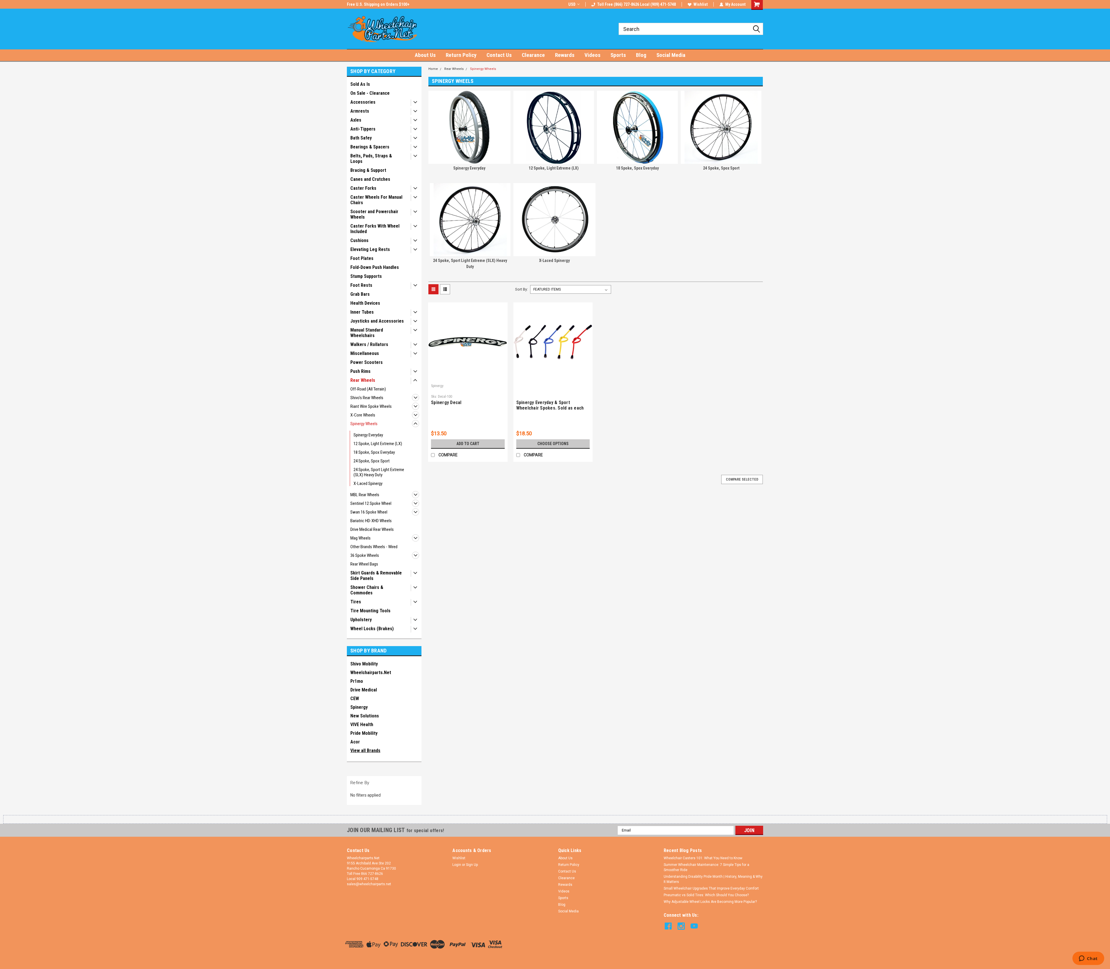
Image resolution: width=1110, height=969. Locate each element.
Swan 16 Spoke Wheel (368, 512)
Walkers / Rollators (369, 344)
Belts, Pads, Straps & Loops (371, 158)
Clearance (533, 55)
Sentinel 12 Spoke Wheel (370, 503)
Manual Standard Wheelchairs (366, 332)
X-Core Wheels (362, 415)
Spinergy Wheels (364, 423)
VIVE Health (361, 724)
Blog (641, 55)
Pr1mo (356, 681)
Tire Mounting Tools (370, 610)
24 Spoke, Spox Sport (372, 461)
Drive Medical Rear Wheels (372, 529)
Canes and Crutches (370, 179)
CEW (354, 698)
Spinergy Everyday (368, 435)
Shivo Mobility (364, 664)
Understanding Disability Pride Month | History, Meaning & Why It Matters (713, 879)
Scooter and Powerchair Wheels (374, 214)
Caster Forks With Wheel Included (374, 228)
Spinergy (359, 707)
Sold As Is (360, 84)
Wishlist (700, 4)
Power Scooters (366, 362)
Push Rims (360, 371)
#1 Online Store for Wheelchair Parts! (379, 4)
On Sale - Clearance (370, 93)
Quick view (467, 377)
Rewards (564, 55)
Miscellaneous (364, 353)
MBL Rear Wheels (364, 494)
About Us (425, 55)
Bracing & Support (368, 170)
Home (433, 69)
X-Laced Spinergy (368, 483)
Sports (618, 55)
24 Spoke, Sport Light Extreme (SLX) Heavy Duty (379, 472)
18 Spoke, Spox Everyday (374, 452)
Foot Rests (361, 285)
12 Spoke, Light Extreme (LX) (378, 443)
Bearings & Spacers (369, 147)
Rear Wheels (362, 380)
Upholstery (361, 619)
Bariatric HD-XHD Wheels (371, 520)
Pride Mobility (364, 733)
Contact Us (499, 55)
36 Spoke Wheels (364, 555)
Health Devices (365, 303)
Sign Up (472, 865)
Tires (355, 602)
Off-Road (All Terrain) (368, 389)
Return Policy (461, 55)
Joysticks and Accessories (377, 321)
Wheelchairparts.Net (370, 672)
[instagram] (681, 926)
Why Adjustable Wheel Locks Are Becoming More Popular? (710, 902)
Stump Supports (366, 276)
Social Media (670, 55)
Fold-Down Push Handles (374, 267)
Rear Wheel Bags (364, 564)
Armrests (359, 111)
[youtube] (694, 926)
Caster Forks (363, 188)
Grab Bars (360, 294)
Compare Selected (742, 479)
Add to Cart (467, 443)
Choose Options (553, 443)
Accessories (362, 102)
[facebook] (668, 926)
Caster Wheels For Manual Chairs (376, 199)
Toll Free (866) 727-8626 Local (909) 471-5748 (636, 4)
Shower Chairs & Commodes (366, 590)
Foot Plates (361, 258)
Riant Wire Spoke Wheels (371, 406)
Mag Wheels (360, 538)
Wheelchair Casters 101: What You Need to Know (703, 858)
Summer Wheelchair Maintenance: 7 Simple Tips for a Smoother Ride (706, 867)
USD (572, 4)
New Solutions (364, 716)
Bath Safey (361, 138)
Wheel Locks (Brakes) (372, 628)
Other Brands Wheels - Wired (373, 546)
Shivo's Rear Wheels (366, 397)
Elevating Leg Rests (370, 249)
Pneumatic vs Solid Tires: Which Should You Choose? (706, 895)
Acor (355, 742)
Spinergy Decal (446, 402)
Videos (592, 55)
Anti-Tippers (362, 129)
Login (456, 865)
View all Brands (365, 750)
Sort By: (521, 289)
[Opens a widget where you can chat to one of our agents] (1088, 959)
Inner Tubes (362, 312)
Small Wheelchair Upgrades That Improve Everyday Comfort (711, 888)
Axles (355, 120)
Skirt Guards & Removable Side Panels (376, 575)
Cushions (359, 240)
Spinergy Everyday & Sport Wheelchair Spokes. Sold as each (550, 405)
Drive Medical (363, 690)
